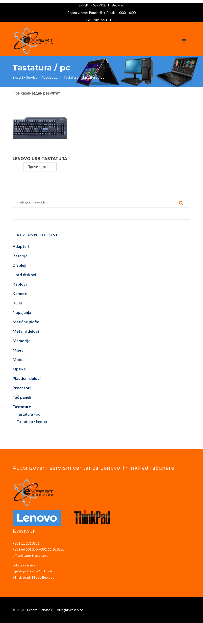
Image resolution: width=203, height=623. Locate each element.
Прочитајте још (39, 166)
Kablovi (20, 284)
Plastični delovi (27, 378)
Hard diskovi (24, 274)
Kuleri (18, 302)
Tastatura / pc (28, 414)
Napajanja (22, 312)
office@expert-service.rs (30, 555)
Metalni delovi (26, 331)
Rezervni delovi (37, 235)
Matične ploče (26, 321)
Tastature (22, 406)
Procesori (22, 387)
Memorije (21, 340)
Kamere (20, 293)
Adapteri (21, 246)
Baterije (20, 255)
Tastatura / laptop (32, 421)
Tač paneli (22, 397)
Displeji (19, 265)
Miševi (19, 350)
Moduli (19, 359)
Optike (19, 368)
